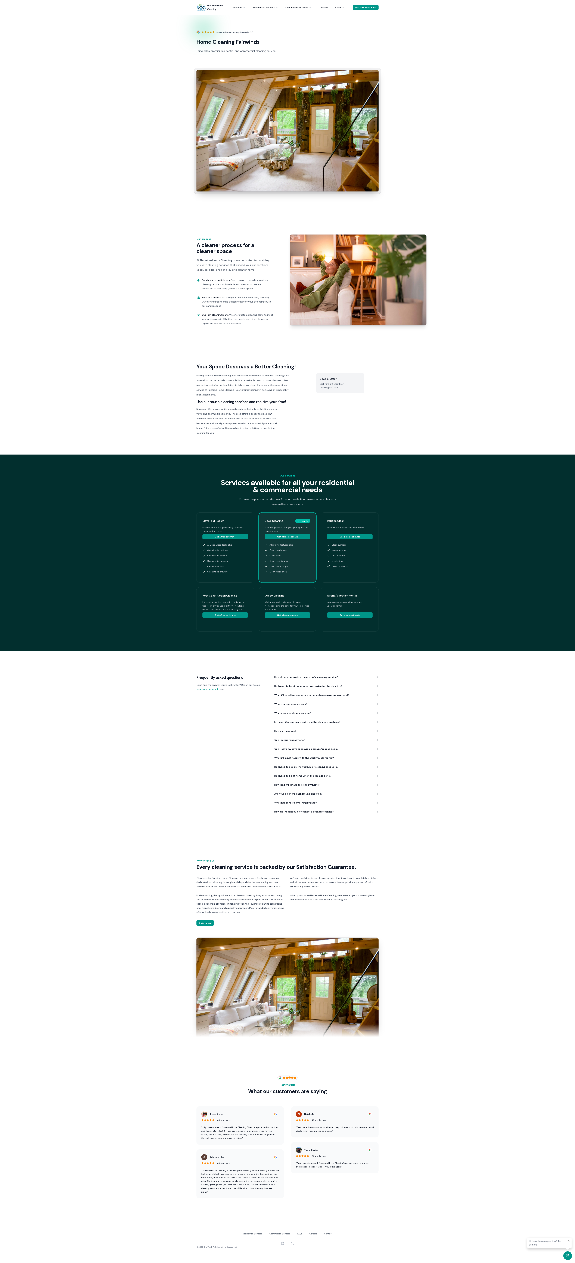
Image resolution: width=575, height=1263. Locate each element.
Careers (339, 7)
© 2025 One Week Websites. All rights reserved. (216, 1247)
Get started (205, 923)
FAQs (299, 1233)
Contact (323, 7)
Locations (236, 7)
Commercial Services (296, 7)
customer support (207, 689)
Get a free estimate (365, 7)
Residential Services (264, 7)
